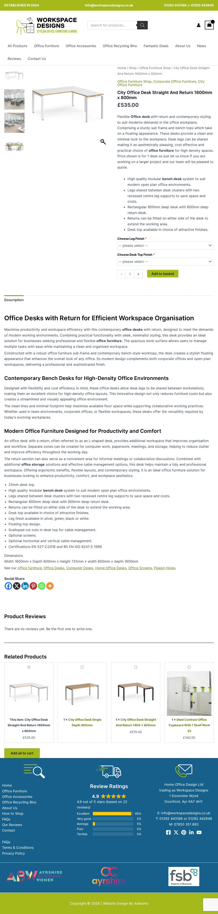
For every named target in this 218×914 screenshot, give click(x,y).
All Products (17, 46)
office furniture (30, 568)
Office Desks (54, 568)
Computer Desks (79, 568)
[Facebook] (8, 586)
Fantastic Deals (156, 46)
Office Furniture (46, 46)
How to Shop (12, 813)
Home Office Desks (110, 568)
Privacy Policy (13, 853)
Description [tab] (14, 300)
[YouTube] (199, 832)
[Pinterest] (33, 586)
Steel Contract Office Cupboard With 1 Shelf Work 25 (189, 725)
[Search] (142, 25)
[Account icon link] (199, 25)
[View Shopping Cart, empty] (209, 25)
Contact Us (37, 58)
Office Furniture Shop (155, 68)
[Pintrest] (183, 832)
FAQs (6, 819)
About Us (182, 46)
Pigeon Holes (164, 568)
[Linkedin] (25, 586)
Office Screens (140, 568)
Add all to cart (22, 753)
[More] (50, 586)
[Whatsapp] (41, 586)
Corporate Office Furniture (174, 81)
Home (121, 68)
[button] (103, 108)
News (201, 46)
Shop (133, 68)
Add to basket (162, 273)
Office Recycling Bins (120, 46)
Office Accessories (81, 46)
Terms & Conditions (18, 847)
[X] (16, 586)
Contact (8, 830)
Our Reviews (12, 825)
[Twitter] (176, 832)
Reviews (14, 58)
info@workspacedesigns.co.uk (109, 5)
